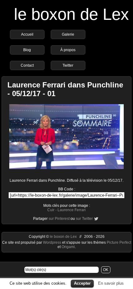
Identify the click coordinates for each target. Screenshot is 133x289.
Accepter (82, 283)
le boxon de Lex (71, 14)
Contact (27, 65)
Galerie (68, 34)
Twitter (67, 65)
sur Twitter (84, 218)
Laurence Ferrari (72, 210)
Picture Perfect (119, 242)
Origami (68, 247)
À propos (67, 50)
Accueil (27, 34)
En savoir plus (111, 283)
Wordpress (52, 242)
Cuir (50, 210)
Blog (27, 50)
